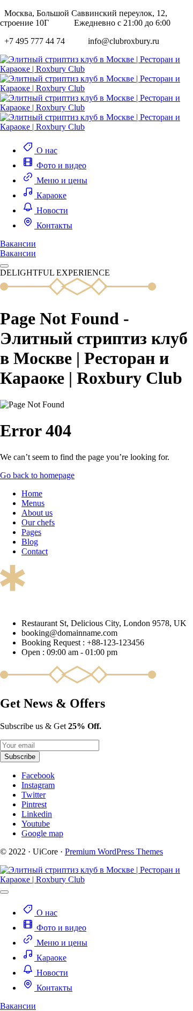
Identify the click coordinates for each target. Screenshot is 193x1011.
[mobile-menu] (4, 265)
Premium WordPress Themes (114, 851)
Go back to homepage (37, 475)
